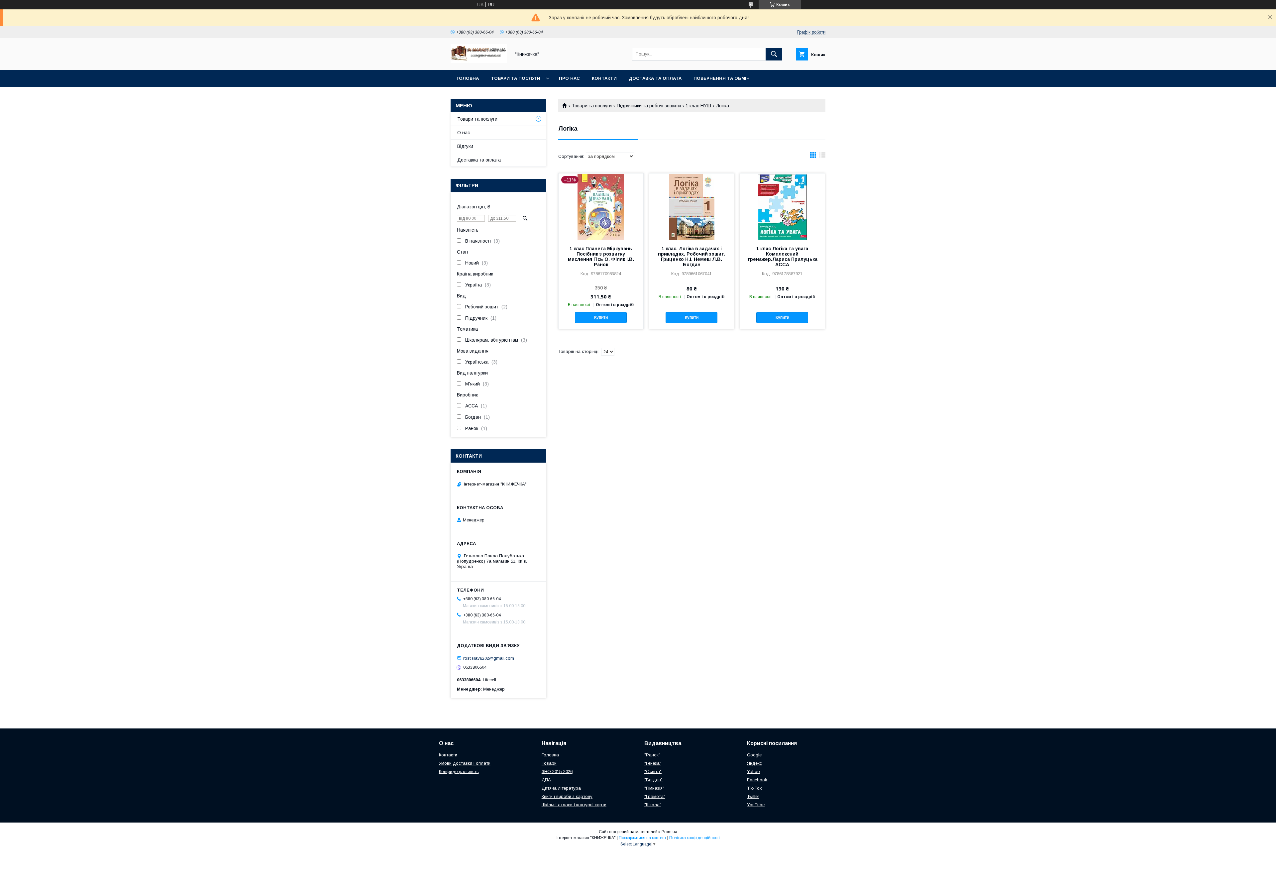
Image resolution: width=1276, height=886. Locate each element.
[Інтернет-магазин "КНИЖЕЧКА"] (479, 61)
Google (754, 754)
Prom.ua (669, 832)
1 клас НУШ (698, 105)
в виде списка (822, 156)
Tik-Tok (754, 788)
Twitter (753, 796)
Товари (549, 763)
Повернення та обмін (721, 78)
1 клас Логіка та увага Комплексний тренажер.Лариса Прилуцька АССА (782, 256)
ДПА (546, 779)
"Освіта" (653, 771)
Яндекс (754, 763)
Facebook (757, 779)
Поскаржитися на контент (642, 837)
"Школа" (652, 804)
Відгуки (465, 146)
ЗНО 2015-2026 (557, 771)
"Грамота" (654, 796)
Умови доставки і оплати (464, 763)
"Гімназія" (654, 788)
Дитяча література (561, 788)
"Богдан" (653, 779)
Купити (601, 317)
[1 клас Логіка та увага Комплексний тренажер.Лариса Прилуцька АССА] (782, 206)
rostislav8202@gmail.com (488, 657)
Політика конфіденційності (694, 837)
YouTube (756, 804)
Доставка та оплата (655, 78)
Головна (468, 78)
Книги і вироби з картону (567, 796)
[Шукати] (774, 54)
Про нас (569, 78)
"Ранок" (652, 754)
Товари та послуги (515, 78)
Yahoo (753, 771)
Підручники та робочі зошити (649, 105)
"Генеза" (652, 763)
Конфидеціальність (459, 771)
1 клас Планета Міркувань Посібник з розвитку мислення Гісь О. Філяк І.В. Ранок (601, 256)
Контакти (604, 78)
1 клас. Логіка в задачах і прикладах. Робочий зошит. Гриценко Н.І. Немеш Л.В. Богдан (691, 256)
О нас (463, 132)
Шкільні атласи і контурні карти (574, 804)
